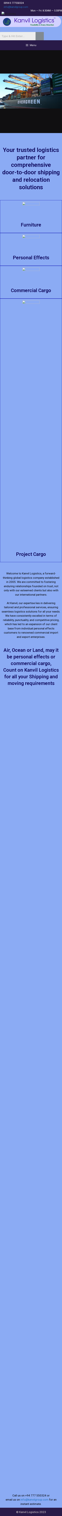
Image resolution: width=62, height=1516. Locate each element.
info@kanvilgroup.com (16, 6)
